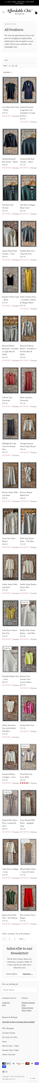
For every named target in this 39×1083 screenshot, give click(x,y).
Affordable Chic (19, 1076)
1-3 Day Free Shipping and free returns (19, 2)
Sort (6, 60)
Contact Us (6, 1003)
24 (13, 65)
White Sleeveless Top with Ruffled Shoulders (9, 728)
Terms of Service (27, 1008)
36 (16, 65)
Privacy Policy (27, 1010)
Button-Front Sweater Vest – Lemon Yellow (26, 679)
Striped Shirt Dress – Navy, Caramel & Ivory (10, 823)
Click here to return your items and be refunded (18, 1022)
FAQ (4, 1005)
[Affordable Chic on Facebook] (3, 1072)
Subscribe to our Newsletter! (19, 950)
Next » (22, 939)
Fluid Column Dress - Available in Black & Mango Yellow (28, 300)
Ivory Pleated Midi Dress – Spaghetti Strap (27, 823)
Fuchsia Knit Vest (27, 725)
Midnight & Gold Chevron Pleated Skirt (9, 446)
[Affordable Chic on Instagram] (6, 1072)
